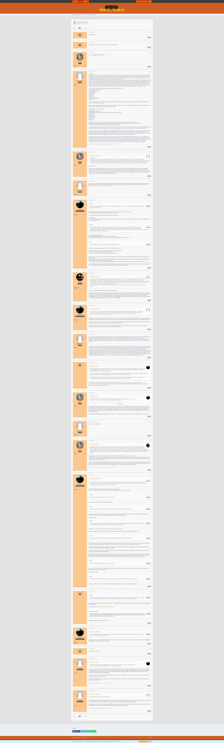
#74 (150, 440)
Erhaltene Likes (76, 287)
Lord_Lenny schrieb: (95, 478)
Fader (80, 23)
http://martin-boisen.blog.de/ (105, 683)
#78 (150, 648)
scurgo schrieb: (94, 366)
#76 (150, 591)
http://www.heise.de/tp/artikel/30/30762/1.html (104, 606)
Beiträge (75, 65)
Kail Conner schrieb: (95, 155)
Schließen (149, 741)
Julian (108, 467)
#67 (150, 200)
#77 (150, 628)
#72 (150, 392)
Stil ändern (150, 737)
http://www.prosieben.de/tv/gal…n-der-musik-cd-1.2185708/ (100, 185)
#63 (150, 52)
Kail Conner (109, 144)
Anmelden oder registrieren (142, 1)
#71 (150, 362)
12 (84, 28)
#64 (150, 71)
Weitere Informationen (143, 741)
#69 (150, 305)
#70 (150, 334)
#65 (150, 151)
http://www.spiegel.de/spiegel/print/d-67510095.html (117, 353)
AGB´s (95, 219)
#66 (150, 181)
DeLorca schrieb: (94, 444)
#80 (150, 690)
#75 (150, 474)
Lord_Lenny (92, 423)
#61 (150, 32)
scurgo (90, 336)
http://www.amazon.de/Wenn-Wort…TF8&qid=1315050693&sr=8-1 (101, 383)
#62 (150, 42)
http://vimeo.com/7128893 (97, 348)
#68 (150, 272)
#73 (150, 421)
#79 (150, 658)
